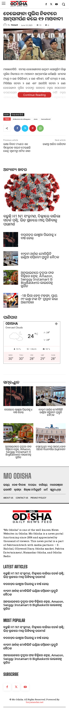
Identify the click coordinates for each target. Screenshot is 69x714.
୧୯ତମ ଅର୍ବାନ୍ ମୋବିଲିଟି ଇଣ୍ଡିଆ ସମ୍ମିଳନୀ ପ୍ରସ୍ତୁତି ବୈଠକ (40, 255)
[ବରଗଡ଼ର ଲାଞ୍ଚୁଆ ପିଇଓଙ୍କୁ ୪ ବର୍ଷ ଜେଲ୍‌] (10, 239)
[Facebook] (46, 4)
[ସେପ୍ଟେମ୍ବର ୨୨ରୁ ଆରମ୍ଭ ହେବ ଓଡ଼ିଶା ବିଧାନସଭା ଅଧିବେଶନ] (51, 433)
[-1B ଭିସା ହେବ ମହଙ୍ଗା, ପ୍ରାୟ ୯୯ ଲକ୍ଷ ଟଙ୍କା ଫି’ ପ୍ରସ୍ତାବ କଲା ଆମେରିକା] (10, 300)
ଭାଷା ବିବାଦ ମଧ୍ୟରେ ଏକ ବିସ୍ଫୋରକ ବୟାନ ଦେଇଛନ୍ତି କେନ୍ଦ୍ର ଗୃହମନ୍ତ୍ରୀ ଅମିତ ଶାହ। (16, 147)
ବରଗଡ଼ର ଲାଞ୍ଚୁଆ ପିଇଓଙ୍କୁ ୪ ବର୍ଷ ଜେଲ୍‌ (38, 236)
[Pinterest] (32, 128)
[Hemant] (5, 25)
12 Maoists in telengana (21, 119)
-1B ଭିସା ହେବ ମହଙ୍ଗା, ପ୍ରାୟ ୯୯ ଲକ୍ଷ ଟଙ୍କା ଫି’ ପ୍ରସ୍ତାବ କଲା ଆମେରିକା (39, 298)
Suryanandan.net (34, 702)
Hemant (14, 25)
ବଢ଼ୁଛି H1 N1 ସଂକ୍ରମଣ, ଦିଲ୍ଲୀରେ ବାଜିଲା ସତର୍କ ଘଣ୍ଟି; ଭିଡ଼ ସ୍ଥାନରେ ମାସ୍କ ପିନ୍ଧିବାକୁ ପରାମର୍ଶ (31, 220)
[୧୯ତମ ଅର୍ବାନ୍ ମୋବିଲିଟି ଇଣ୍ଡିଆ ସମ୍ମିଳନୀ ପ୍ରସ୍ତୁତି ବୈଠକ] (10, 258)
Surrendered (45, 119)
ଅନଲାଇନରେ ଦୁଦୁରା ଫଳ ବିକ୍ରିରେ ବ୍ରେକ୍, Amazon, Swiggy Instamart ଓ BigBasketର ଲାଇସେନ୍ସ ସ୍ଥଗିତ (37, 279)
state (36, 119)
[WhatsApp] (40, 128)
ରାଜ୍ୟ (6, 114)
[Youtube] (56, 4)
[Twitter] (51, 4)
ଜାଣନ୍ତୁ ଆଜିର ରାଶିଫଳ (54, 144)
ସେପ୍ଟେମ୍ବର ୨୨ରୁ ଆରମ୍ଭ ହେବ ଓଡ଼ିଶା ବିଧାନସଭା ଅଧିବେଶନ (50, 448)
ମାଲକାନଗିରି (17, 114)
